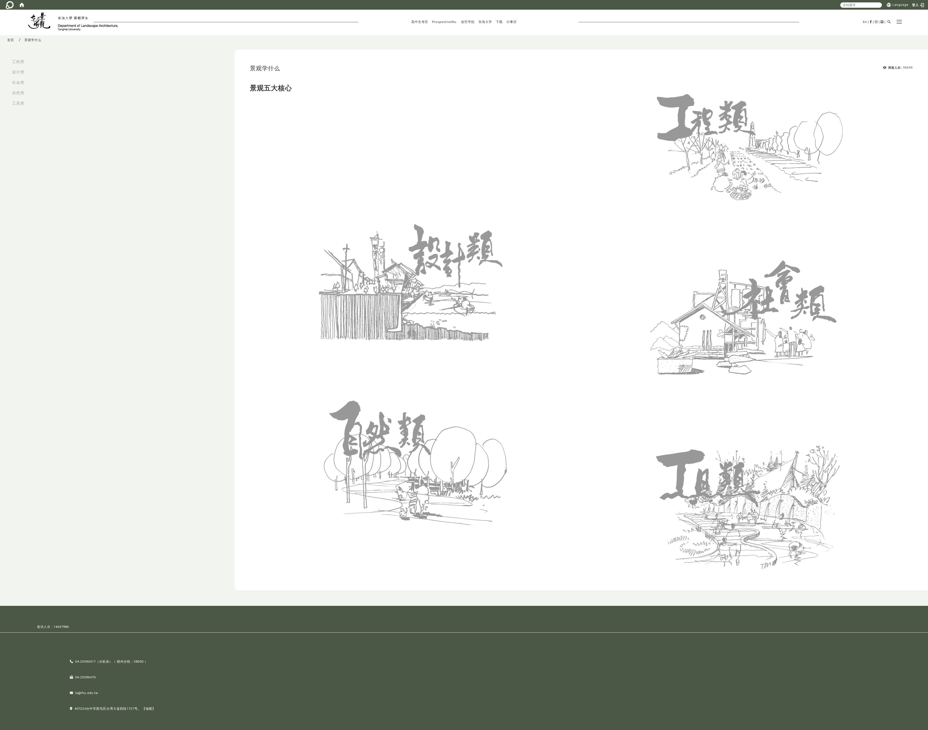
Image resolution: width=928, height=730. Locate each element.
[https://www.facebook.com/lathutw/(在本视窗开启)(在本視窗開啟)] (871, 22)
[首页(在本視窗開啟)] (22, 5)
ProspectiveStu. (444, 22)
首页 (10, 40)
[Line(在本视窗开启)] (882, 22)
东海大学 (485, 22)
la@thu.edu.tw (86, 693)
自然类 (18, 93)
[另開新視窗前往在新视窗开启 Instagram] (876, 22)
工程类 (18, 61)
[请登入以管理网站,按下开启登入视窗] (10, 5)
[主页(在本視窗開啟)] (41, 21)
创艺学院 (468, 22)
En (865, 22)
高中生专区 (419, 22)
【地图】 (149, 708)
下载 (499, 22)
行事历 (512, 22)
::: (5, 59)
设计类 (18, 72)
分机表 (104, 661)
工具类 (18, 103)
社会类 (18, 82)
